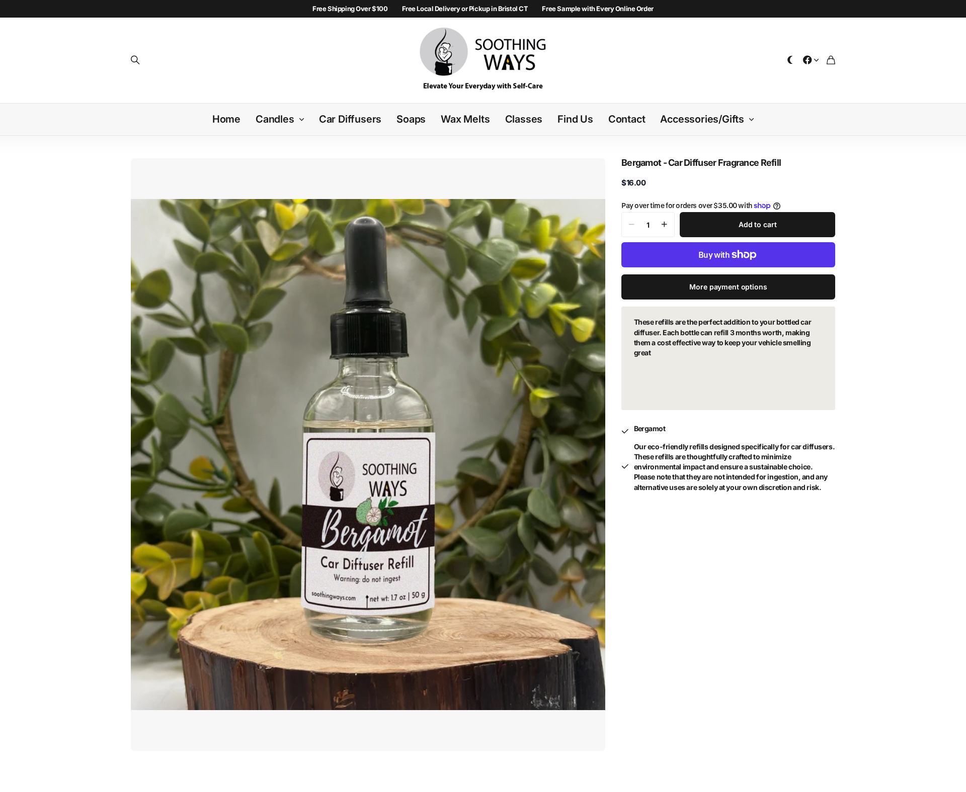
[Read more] (811, 60)
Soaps (411, 119)
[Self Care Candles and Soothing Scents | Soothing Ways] (483, 60)
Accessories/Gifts (702, 119)
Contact (627, 119)
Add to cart (757, 224)
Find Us (575, 119)
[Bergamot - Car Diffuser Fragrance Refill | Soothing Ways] (368, 454)
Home (226, 119)
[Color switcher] (790, 60)
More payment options (728, 286)
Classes (524, 119)
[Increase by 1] (664, 224)
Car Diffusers (350, 119)
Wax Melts (465, 119)
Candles (275, 119)
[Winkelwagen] (831, 60)
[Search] (135, 60)
